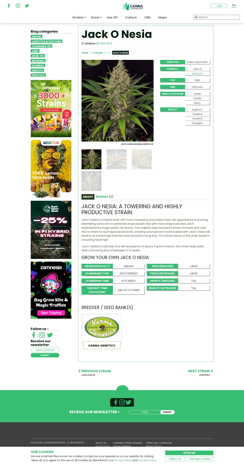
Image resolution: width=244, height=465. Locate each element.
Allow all (189, 453)
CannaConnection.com (132, 6)
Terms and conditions (159, 443)
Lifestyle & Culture (46, 41)
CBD (35, 51)
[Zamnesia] (51, 108)
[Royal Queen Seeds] (51, 230)
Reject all (175, 459)
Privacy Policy (122, 460)
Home (84, 52)
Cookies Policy (147, 460)
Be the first (104, 43)
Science (38, 65)
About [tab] (88, 197)
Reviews (38, 60)
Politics (38, 75)
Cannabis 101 (41, 46)
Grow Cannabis (122, 446)
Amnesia (197, 73)
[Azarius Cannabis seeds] (51, 169)
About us (100, 443)
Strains (98, 52)
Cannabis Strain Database (128, 443)
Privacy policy (154, 446)
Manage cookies (199, 459)
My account (102, 446)
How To (37, 55)
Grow (36, 36)
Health (37, 70)
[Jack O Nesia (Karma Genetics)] (117, 100)
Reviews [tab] (104, 197)
